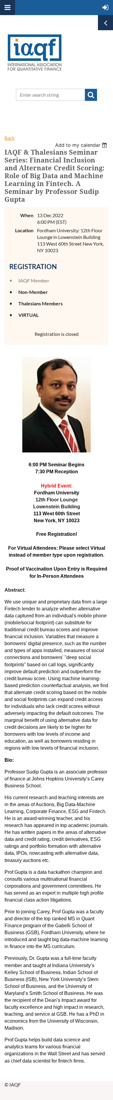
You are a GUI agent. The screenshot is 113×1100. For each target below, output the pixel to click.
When (26, 215)
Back (9, 138)
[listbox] (81, 145)
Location (24, 230)
